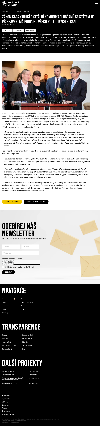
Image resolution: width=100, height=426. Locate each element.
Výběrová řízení (27, 346)
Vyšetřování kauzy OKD (10, 383)
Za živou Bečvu (34, 378)
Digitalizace (30, 30)
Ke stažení (24, 306)
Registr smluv (27, 339)
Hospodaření (6, 342)
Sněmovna (7, 30)
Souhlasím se (19, 267)
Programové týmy (27, 302)
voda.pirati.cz (33, 383)
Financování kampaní (9, 346)
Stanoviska (6, 306)
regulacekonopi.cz (8, 371)
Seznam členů (7, 349)
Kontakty (5, 313)
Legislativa (18, 30)
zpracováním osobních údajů (24, 267)
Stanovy (5, 335)
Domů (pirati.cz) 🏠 (8, 299)
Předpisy (25, 342)
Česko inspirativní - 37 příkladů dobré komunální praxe (12, 379)
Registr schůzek (27, 335)
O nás (4, 309)
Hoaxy (23, 309)
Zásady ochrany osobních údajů (10, 422)
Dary (24, 349)
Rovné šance (33, 375)
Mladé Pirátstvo (34, 371)
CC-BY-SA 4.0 (13, 419)
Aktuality (5, 11)
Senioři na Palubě (8, 375)
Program (5, 302)
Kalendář (5, 339)
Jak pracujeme (26, 299)
